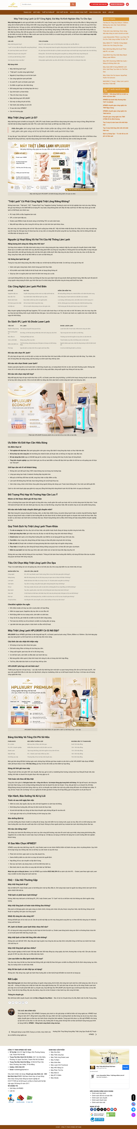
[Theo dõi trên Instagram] (95, 1109)
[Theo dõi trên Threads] (105, 1109)
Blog (104, 12)
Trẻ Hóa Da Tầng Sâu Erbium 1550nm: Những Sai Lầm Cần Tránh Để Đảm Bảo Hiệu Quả (115, 25)
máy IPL (32, 847)
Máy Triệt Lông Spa (57, 1055)
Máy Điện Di (55, 1073)
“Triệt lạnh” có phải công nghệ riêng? (22, 72)
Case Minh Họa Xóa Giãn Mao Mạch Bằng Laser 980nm (115, 56)
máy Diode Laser (41, 847)
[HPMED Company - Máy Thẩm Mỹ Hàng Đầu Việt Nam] (13, 5)
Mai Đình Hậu (26, 1013)
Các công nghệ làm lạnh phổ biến (21, 78)
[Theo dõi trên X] (101, 1109)
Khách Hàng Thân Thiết (79, 12)
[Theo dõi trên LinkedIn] (111, 1109)
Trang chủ (27, 12)
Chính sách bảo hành (99, 1093)
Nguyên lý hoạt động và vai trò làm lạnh (23, 75)
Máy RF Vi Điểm (56, 1075)
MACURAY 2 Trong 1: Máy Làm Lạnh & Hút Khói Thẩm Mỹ (115, 82)
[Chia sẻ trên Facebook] (9, 1002)
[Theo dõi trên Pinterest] (108, 1109)
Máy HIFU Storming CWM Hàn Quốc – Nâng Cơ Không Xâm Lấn (115, 62)
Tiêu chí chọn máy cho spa (19, 95)
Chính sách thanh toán (99, 1100)
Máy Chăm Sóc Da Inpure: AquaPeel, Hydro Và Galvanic (115, 76)
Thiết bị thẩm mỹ (48, 12)
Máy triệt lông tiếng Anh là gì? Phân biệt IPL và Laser (114, 50)
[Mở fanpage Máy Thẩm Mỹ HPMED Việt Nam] (109, 1057)
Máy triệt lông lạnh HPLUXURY (20, 98)
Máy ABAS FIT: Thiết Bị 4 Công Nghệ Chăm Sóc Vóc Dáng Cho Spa (115, 44)
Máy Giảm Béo (55, 1062)
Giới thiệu (36, 12)
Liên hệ (111, 12)
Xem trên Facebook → (102, 1077)
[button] (127, 4)
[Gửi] (73, 4)
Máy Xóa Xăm (55, 1052)
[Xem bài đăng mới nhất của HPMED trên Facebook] (92, 1076)
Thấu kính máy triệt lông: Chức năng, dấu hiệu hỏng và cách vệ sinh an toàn (115, 32)
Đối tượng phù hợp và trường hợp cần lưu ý (24, 88)
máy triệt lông (24, 847)
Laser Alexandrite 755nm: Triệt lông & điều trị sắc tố (110, 1075)
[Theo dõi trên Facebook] (91, 1109)
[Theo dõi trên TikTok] (98, 1109)
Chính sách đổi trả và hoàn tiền (102, 1095)
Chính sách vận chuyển (99, 1098)
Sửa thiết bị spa (62, 12)
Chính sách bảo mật (98, 1102)
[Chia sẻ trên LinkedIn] (23, 1002)
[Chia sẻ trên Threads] (16, 1002)
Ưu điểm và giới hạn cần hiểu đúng (21, 85)
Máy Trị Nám (55, 1060)
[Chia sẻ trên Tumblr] (26, 1002)
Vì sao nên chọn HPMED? (18, 108)
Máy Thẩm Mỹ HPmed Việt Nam (105, 1066)
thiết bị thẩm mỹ (61, 847)
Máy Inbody (55, 1078)
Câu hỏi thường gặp (16, 111)
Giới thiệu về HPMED (16, 1088)
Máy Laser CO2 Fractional (59, 1065)
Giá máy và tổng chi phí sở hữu (20, 102)
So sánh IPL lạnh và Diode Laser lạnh (22, 82)
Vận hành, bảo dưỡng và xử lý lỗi (21, 105)
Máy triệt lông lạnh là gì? (18, 69)
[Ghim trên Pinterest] (19, 1002)
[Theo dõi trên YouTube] (115, 1109)
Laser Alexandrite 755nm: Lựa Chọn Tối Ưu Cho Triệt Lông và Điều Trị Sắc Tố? (116, 38)
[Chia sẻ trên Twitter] (13, 1002)
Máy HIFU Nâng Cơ (57, 1068)
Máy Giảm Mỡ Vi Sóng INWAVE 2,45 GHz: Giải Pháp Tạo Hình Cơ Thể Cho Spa (115, 69)
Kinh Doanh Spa (95, 12)
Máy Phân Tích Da (57, 1070)
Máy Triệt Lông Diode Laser (60, 1057)
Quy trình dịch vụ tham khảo (19, 92)
